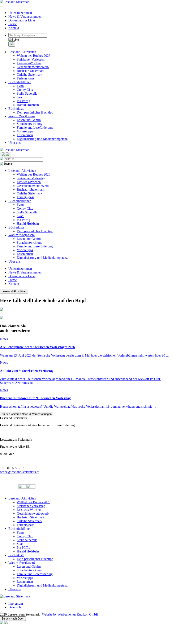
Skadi (20, 97)
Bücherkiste (16, 108)
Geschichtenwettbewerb (33, 67)
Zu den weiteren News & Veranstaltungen (27, 414)
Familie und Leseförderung (35, 127)
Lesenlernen (25, 135)
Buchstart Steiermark (30, 71)
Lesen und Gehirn (29, 120)
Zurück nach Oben (13, 618)
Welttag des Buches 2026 (33, 55)
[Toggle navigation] (1, 6)
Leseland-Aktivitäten (22, 52)
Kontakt (13, 28)
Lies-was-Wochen (29, 63)
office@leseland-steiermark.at (19, 472)
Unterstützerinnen (20, 13)
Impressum (15, 603)
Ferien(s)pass (25, 78)
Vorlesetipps (25, 131)
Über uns (14, 142)
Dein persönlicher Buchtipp (35, 112)
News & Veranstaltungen (25, 16)
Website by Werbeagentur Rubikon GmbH (70, 614)
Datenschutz (16, 607)
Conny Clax (25, 89)
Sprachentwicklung (29, 124)
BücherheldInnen (19, 82)
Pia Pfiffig (23, 101)
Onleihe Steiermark (29, 74)
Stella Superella (27, 93)
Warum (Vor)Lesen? (21, 116)
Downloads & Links (21, 20)
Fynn (20, 86)
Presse (12, 24)
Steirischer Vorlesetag (31, 59)
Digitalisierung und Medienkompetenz (42, 139)
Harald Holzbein (28, 105)
